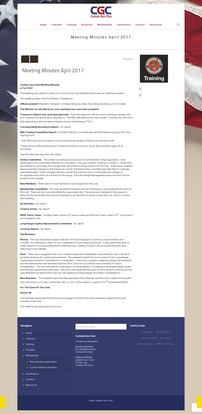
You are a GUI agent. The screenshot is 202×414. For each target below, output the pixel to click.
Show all (127, 59)
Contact (30, 379)
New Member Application (43, 361)
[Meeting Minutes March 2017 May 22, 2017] (2, 402)
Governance (32, 373)
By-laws (165, 338)
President (93, 341)
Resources (31, 385)
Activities (30, 350)
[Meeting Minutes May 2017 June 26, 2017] (199, 402)
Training (30, 344)
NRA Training (165, 344)
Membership (32, 355)
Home (29, 333)
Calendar (30, 338)
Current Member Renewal (43, 367)
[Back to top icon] (188, 408)
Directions (163, 332)
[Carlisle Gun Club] (101, 12)
